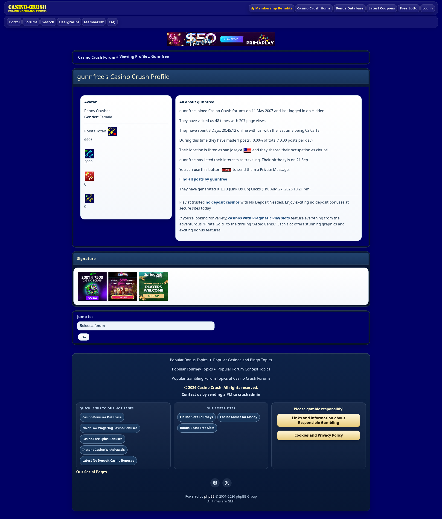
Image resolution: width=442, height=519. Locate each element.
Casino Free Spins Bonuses (102, 439)
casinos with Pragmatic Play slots (259, 218)
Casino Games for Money (238, 417)
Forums (30, 22)
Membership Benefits (273, 8)
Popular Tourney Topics (192, 369)
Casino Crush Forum (96, 57)
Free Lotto (409, 8)
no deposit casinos (223, 202)
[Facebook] (215, 482)
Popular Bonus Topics (189, 359)
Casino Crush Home (314, 8)
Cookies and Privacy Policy (318, 435)
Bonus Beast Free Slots (197, 428)
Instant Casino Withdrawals (103, 450)
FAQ (112, 22)
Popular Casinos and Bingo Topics (242, 359)
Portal (14, 22)
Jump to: (85, 316)
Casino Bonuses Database (102, 417)
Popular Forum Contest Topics (244, 369)
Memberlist (94, 22)
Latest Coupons (382, 8)
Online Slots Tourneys (196, 417)
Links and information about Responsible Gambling (318, 420)
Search (48, 22)
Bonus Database (350, 8)
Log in (427, 8)
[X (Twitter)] (227, 482)
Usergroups (69, 22)
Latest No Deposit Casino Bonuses (108, 460)
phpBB (209, 496)
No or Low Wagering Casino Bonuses (109, 428)
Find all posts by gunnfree (203, 179)
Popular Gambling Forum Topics (200, 378)
